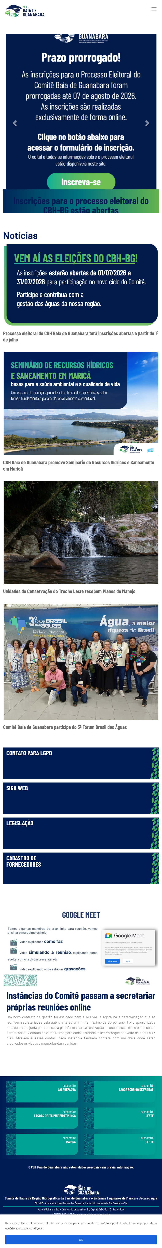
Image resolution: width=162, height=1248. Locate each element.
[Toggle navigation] (154, 9)
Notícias (20, 235)
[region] (81, 1231)
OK (81, 1239)
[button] (15, 123)
